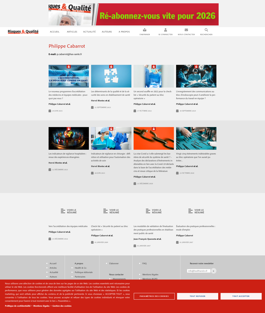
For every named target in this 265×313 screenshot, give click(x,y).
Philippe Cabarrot (57, 104)
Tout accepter (241, 296)
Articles (53, 267)
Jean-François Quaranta (145, 239)
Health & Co (80, 267)
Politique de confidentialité (18, 305)
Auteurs (107, 31)
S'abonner (145, 34)
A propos (124, 31)
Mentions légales (41, 305)
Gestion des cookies (61, 305)
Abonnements (119, 278)
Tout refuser (198, 296)
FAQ (144, 263)
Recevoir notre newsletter (202, 263)
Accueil (54, 31)
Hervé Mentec (98, 100)
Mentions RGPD (149, 278)
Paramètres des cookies (154, 296)
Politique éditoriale (84, 272)
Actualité (89, 31)
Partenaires (80, 276)
